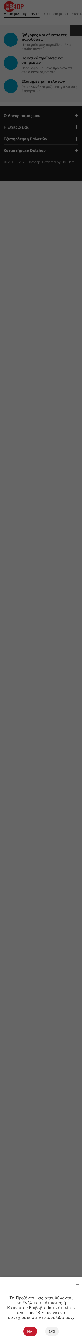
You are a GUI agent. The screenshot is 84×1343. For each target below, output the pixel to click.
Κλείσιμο (77, 1282)
